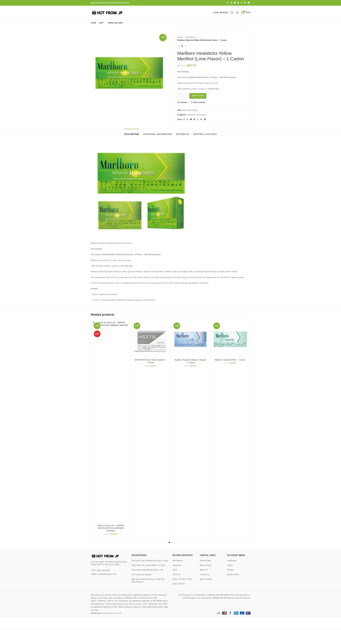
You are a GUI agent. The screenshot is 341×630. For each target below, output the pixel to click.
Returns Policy (206, 565)
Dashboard (231, 561)
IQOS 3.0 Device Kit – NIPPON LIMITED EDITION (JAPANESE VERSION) (111, 528)
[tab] (131, 133)
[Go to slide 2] (172, 542)
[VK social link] (245, 3)
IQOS (175, 570)
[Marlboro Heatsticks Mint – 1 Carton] (230, 339)
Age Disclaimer (206, 579)
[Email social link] (234, 3)
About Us (204, 570)
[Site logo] (107, 13)
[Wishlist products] (237, 12)
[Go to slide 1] (169, 542)
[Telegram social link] (248, 3)
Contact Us (204, 575)
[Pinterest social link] (238, 3)
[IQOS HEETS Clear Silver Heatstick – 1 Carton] (150, 339)
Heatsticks (191, 115)
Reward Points (233, 575)
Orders (230, 565)
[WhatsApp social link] (241, 3)
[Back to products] (182, 46)
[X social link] (231, 3)
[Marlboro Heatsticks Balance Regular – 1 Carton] (190, 339)
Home (179, 37)
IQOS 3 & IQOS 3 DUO (182, 579)
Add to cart (198, 96)
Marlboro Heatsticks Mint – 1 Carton (230, 360)
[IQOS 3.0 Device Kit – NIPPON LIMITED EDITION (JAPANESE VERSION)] (111, 422)
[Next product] (185, 46)
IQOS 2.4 (176, 575)
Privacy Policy (205, 561)
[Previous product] (178, 46)
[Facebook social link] (228, 3)
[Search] (232, 12)
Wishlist (230, 570)
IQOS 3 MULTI (179, 584)
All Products (190, 37)
